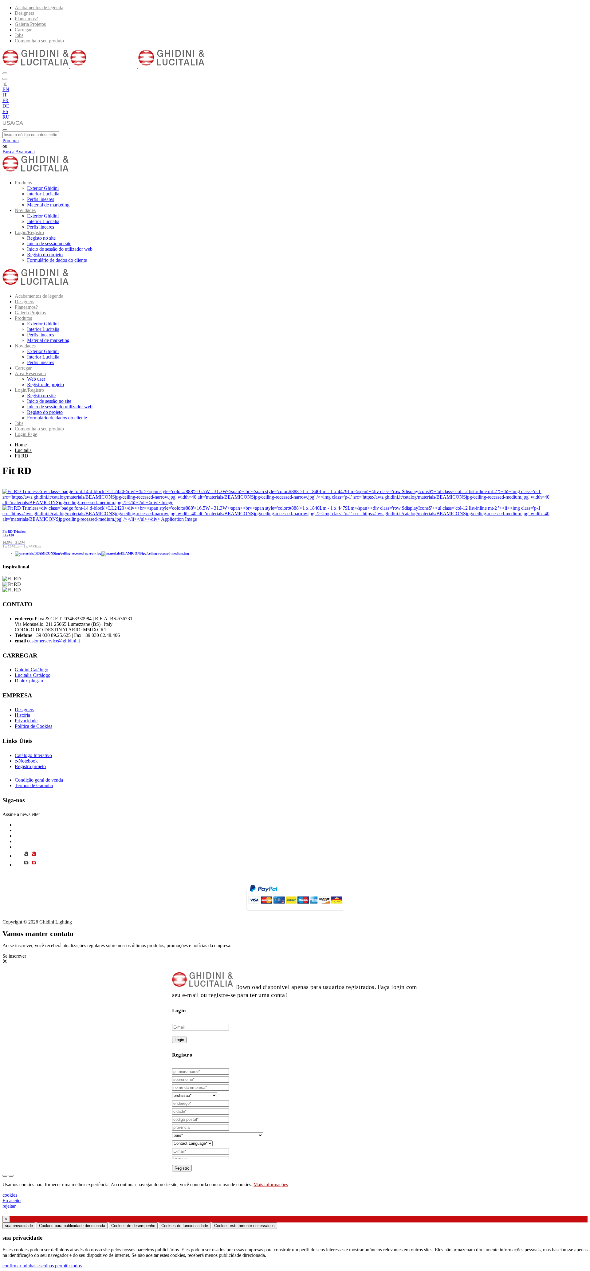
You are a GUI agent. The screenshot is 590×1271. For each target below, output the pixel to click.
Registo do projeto (45, 254)
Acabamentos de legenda (39, 7)
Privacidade (26, 720)
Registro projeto (30, 766)
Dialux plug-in (29, 680)
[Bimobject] (26, 864)
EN (5, 89)
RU (6, 117)
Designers (24, 13)
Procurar (10, 140)
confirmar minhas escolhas (28, 1265)
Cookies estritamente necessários (244, 1225)
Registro (182, 1168)
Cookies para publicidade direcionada (72, 1225)
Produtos (23, 182)
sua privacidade (19, 1225)
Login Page (26, 434)
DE (5, 105)
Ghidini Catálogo (31, 669)
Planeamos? (26, 18)
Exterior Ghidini (43, 188)
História (22, 715)
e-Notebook (26, 760)
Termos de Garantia (34, 785)
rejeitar (9, 1206)
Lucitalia (23, 450)
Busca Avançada (18, 151)
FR (5, 100)
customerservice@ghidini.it (53, 640)
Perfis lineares (40, 199)
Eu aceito (11, 1200)
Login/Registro (29, 232)
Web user (36, 379)
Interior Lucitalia (43, 193)
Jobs (19, 35)
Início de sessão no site (49, 243)
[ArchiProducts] (26, 855)
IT (4, 94)
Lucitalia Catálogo (32, 675)
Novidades (25, 210)
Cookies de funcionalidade (184, 1225)
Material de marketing (48, 204)
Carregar (23, 29)
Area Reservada (30, 373)
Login (179, 1040)
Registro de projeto (45, 384)
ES (5, 111)
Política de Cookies (33, 726)
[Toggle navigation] (4, 130)
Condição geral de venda (39, 780)
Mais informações (271, 1184)
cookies (9, 1195)
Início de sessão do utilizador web (59, 249)
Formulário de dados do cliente (57, 260)
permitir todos (68, 1265)
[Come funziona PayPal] (295, 913)
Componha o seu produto (39, 40)
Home (21, 444)
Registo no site (41, 238)
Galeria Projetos (30, 24)
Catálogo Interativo (33, 755)
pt (4, 83)
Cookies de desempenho (133, 1225)
